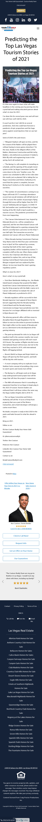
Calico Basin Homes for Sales (21, 655)
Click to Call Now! (21, 535)
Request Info (21, 543)
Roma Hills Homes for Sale (21, 729)
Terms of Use (32, 606)
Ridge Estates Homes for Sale (21, 725)
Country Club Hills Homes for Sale (21, 671)
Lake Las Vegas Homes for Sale (21, 692)
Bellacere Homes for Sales (21, 650)
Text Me (22, 619)
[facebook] (6, 19)
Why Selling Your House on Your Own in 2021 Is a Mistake (14, 485)
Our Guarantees (21, 558)
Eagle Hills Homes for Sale (21, 679)
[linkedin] (23, 19)
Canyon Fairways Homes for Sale (21, 659)
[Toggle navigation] (38, 28)
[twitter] (35, 19)
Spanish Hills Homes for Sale (21, 737)
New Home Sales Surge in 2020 (31, 485)
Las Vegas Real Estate (21, 630)
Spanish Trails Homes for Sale (21, 742)
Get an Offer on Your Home (21, 551)
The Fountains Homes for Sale (21, 750)
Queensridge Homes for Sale (21, 704)
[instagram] (17, 19)
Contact (7, 606)
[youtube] (11, 19)
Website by (21, 820)
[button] (2, 581)
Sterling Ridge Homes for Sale (21, 746)
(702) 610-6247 (21, 5)
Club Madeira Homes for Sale (21, 667)
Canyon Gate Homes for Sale (21, 663)
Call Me (11, 619)
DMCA (20, 613)
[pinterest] (29, 19)
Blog (14, 474)
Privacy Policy (19, 606)
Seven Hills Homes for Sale (21, 733)
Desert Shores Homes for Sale (21, 675)
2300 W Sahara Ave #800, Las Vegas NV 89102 (21, 15)
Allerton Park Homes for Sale (21, 638)
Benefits (21, 11)
